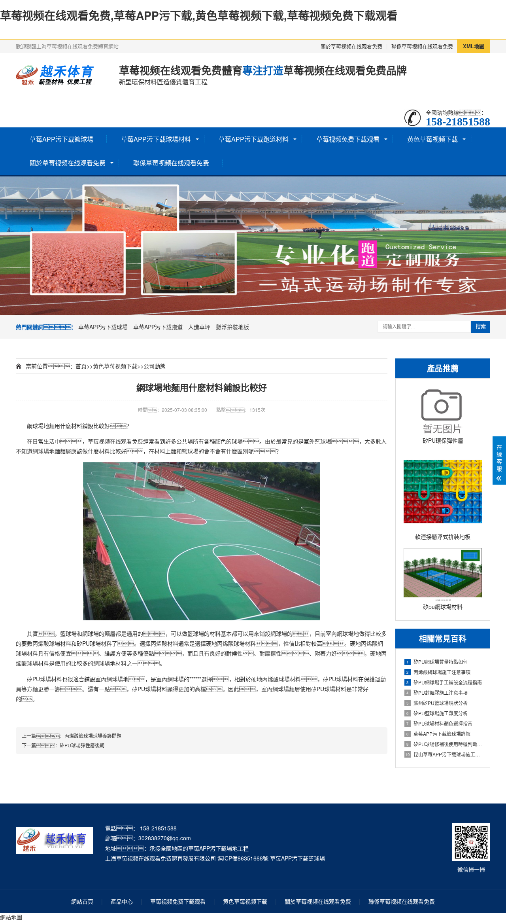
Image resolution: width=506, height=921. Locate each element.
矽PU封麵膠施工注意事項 (437, 692)
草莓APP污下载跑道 (158, 327)
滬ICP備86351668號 (242, 858)
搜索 (481, 327)
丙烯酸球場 (46, 643)
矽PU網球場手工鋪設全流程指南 (444, 682)
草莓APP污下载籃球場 (61, 139)
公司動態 (154, 366)
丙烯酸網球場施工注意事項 (438, 672)
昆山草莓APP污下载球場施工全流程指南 (443, 754)
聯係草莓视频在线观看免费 (422, 46)
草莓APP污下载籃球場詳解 (438, 733)
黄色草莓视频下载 (432, 139)
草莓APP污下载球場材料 (156, 139)
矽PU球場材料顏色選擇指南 (439, 723)
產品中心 (122, 901)
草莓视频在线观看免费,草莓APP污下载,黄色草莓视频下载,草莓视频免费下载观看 (199, 15)
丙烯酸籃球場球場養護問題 (92, 735)
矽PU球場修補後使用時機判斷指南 (444, 744)
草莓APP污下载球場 (103, 327)
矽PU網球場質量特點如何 (437, 661)
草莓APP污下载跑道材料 (254, 139)
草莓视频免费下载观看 (348, 139)
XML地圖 (473, 46)
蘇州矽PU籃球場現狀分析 (437, 702)
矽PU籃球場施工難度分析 (437, 713)
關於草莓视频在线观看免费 (351, 46)
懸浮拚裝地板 (232, 327)
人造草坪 (199, 327)
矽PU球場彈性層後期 (82, 745)
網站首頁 (82, 901)
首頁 (81, 366)
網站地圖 (11, 917)
